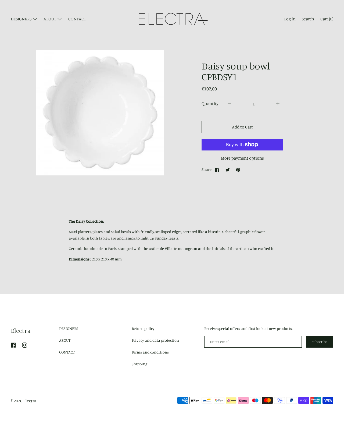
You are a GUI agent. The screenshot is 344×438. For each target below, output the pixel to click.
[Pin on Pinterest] (238, 169)
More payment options (242, 158)
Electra (21, 330)
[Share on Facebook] (217, 169)
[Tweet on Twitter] (227, 169)
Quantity (210, 103)
